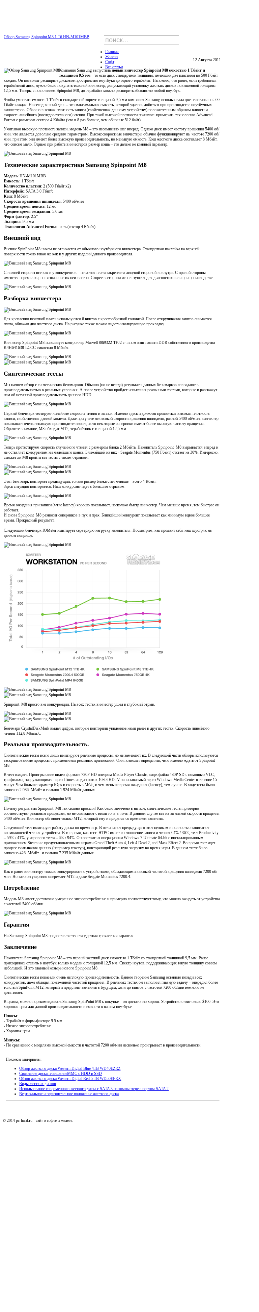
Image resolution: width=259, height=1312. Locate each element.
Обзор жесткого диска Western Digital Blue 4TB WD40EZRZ (69, 1068)
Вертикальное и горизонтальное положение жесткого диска (69, 1093)
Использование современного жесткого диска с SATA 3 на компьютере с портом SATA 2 (94, 1088)
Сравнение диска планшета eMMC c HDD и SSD (60, 1073)
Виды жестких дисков (37, 1083)
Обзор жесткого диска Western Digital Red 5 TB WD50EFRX (70, 1078)
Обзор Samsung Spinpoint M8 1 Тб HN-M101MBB (46, 36)
